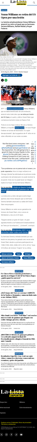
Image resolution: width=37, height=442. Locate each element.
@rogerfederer (22, 148)
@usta (5, 154)
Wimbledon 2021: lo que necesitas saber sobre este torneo (16, 231)
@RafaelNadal (7, 148)
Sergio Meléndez (18, 309)
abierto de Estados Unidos (10, 258)
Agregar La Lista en (10, 75)
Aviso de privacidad (25, 422)
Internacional (5, 407)
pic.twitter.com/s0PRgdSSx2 (16, 161)
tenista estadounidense (15, 109)
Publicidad (15, 422)
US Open (27, 254)
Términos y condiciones (8, 424)
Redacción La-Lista (19, 286)
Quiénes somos (6, 422)
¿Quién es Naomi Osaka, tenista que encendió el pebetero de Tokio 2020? (17, 189)
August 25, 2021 (35, 152)
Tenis (18, 254)
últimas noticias (7, 254)
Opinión (3, 413)
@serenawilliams (18, 146)
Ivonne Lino (17, 328)
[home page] (18, 393)
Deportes (4, 10)
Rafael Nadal (19, 128)
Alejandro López (18, 369)
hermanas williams (8, 262)
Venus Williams (29, 258)
